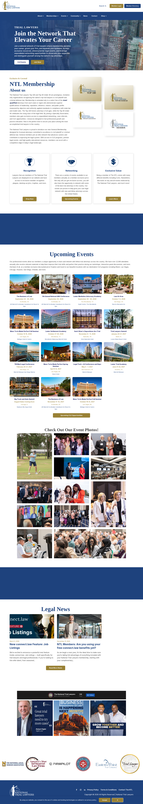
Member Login (116, 6)
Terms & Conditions (108, 790)
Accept (104, 800)
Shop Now (29, 199)
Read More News (55, 668)
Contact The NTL (125, 790)
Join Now (37, 62)
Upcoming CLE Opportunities (71, 415)
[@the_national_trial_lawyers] (51, 695)
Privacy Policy (93, 790)
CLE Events (21, 62)
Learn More (113, 199)
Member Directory (132, 6)
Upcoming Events (71, 199)
